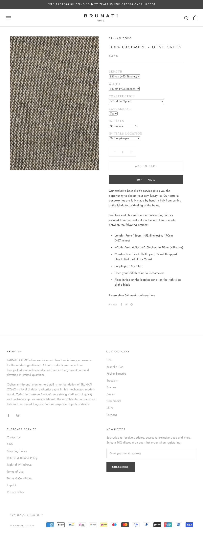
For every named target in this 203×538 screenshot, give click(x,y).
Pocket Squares (116, 373)
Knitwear (111, 414)
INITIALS (116, 121)
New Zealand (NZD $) (24, 514)
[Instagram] (17, 415)
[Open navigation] (8, 17)
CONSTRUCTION (122, 96)
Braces (110, 394)
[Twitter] (126, 304)
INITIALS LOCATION (125, 133)
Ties (108, 360)
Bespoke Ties (114, 367)
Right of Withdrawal (19, 465)
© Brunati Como (22, 525)
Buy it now (146, 180)
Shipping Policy (17, 451)
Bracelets (112, 380)
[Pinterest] (131, 304)
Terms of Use (15, 471)
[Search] (186, 18)
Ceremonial (113, 401)
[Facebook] (121, 304)
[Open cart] (195, 17)
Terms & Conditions (19, 478)
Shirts (109, 408)
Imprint (11, 485)
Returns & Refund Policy (22, 458)
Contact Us (13, 437)
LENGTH (116, 71)
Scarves (111, 387)
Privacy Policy (15, 492)
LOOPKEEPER (120, 108)
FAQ (10, 444)
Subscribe (120, 467)
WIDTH (114, 84)
